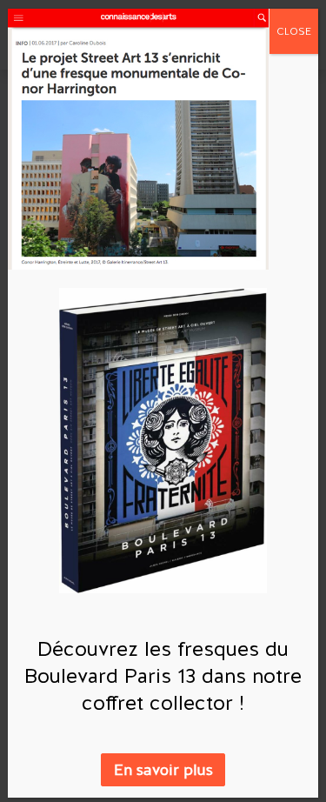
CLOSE (293, 31)
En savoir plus (163, 770)
